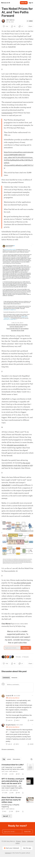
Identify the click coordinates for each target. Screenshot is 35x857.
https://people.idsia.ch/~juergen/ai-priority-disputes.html (17, 326)
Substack (8, 853)
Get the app (27, 848)
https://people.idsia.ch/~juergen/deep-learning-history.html (17, 329)
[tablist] (10, 678)
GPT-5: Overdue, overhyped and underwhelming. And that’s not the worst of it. (13, 781)
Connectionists (7, 113)
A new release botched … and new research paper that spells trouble (12, 787)
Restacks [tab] (14, 677)
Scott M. (8, 696)
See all (5, 816)
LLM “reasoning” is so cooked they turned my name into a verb (13, 768)
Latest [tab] (9, 759)
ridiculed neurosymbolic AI (17, 445)
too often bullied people (22, 583)
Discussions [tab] (16, 759)
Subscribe (24, 3)
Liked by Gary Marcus (13, 698)
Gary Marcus (10, 20)
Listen (31, 21)
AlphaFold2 (6, 485)
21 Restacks (25, 657)
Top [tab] (4, 759)
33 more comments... (8, 749)
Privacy (18, 841)
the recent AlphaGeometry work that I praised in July (17, 464)
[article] (17, 769)
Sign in (31, 3)
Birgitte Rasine (11, 725)
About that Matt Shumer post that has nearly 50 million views (11, 799)
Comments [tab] (6, 677)
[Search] (31, 759)
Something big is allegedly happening (10, 806)
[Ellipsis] (32, 695)
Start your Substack (12, 848)
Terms (24, 841)
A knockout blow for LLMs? (13, 765)
